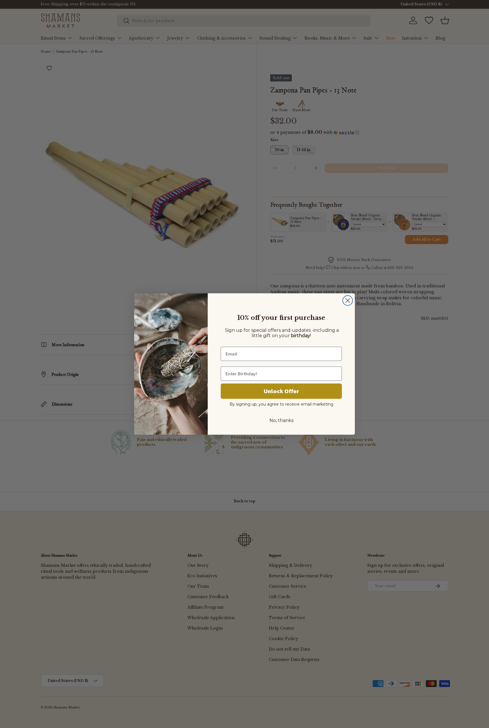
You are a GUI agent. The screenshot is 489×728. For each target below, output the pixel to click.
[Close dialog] (348, 300)
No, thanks (281, 420)
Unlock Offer (281, 391)
